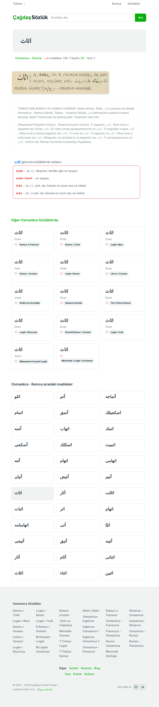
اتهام (64, 460)
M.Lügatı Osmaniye (43, 649)
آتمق (64, 412)
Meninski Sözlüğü (112, 653)
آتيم (108, 476)
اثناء (63, 573)
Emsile (77, 674)
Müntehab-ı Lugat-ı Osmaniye (77, 361)
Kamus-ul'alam (64, 612)
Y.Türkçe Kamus (65, 653)
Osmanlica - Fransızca (114, 623)
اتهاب (64, 428)
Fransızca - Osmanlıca (113, 633)
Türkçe (17, 3)
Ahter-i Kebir (91, 610)
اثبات (19, 508)
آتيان (18, 476)
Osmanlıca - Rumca (28, 58)
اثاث (18, 232)
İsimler (73, 668)
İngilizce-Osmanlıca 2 (91, 639)
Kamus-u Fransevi (29, 244)
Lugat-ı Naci (21, 621)
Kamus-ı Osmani (28, 273)
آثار (63, 492)
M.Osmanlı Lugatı (43, 639)
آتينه (108, 541)
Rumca (116, 3)
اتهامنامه (22, 524)
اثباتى (110, 557)
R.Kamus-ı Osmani (43, 629)
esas (18, 297)
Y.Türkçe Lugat (65, 643)
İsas (17, 268)
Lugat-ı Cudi (117, 332)
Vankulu (86, 668)
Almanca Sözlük (73, 303)
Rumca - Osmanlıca (136, 643)
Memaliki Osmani (65, 633)
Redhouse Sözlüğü (30, 303)
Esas (18, 239)
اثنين (109, 573)
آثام (63, 557)
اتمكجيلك (113, 412)
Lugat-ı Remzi (72, 273)
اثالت (109, 492)
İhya (68, 674)
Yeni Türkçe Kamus (121, 303)
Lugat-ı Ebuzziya (28, 332)
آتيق (63, 541)
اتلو (17, 396)
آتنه (17, 460)
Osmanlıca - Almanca (137, 623)
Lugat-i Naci (117, 244)
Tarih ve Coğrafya (65, 623)
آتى (63, 524)
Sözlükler (133, 3)
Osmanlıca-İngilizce (90, 619)
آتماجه (110, 396)
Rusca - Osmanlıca (113, 643)
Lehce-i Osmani (119, 273)
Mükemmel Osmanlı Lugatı (33, 361)
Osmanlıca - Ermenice (91, 649)
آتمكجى (21, 444)
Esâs (63, 239)
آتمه (18, 428)
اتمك (109, 428)
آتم (62, 396)
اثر (62, 508)
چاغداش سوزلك (44, 689)
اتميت (110, 444)
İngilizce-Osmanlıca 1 (91, 629)
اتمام (19, 412)
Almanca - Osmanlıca (136, 612)
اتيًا (107, 524)
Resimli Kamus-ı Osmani (78, 332)
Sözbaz (89, 674)
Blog (97, 668)
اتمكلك (66, 444)
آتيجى (19, 541)
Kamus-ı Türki (72, 244)
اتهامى (111, 460)
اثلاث (19, 573)
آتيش (64, 476)
